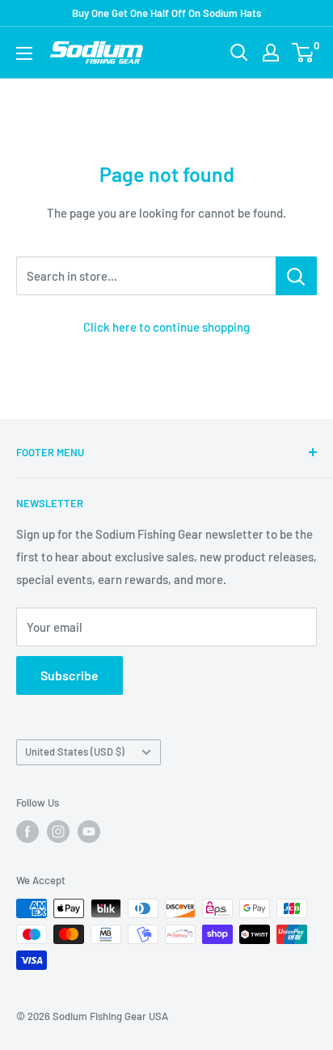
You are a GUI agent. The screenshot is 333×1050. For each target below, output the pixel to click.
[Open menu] (24, 53)
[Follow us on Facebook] (27, 831)
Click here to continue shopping (166, 327)
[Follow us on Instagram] (58, 831)
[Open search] (239, 52)
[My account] (271, 52)
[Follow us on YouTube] (89, 831)
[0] (303, 52)
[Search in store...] (296, 275)
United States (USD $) (74, 751)
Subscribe (69, 675)
